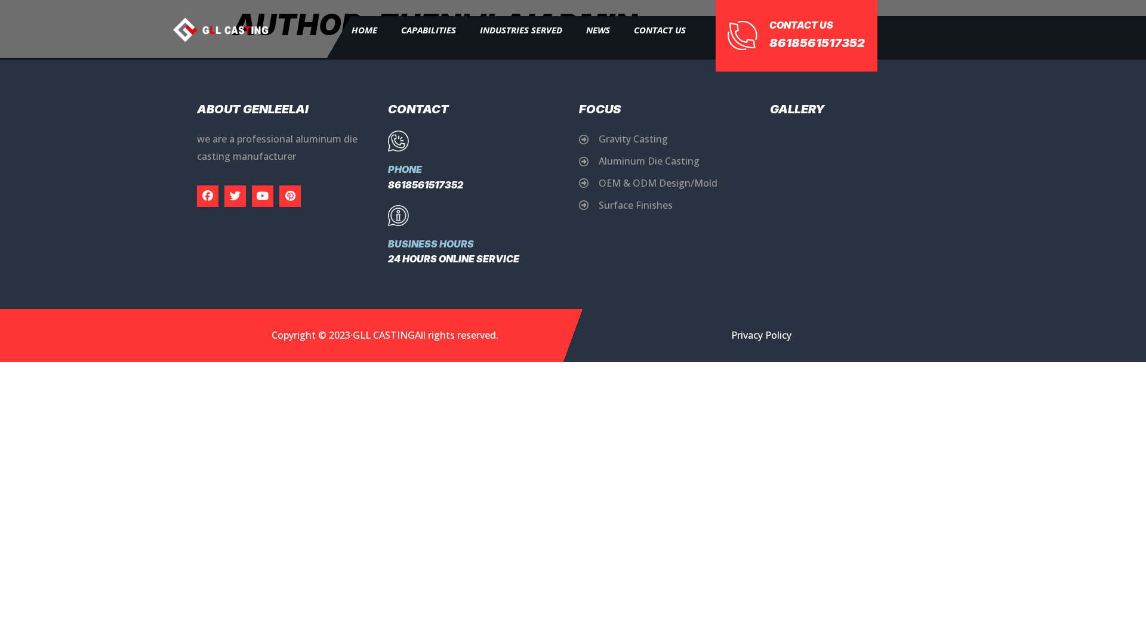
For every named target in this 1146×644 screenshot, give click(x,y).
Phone (405, 169)
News (598, 30)
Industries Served (521, 30)
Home (364, 30)
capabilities (428, 30)
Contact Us (660, 30)
